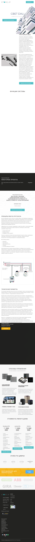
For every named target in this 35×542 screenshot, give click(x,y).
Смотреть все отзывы (5, 511)
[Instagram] (5, 535)
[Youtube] (4, 534)
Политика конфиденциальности (6, 540)
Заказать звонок (6, 451)
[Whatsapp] (7, 534)
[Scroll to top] (33, 540)
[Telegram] (6, 534)
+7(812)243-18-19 (5, 508)
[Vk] (2, 534)
